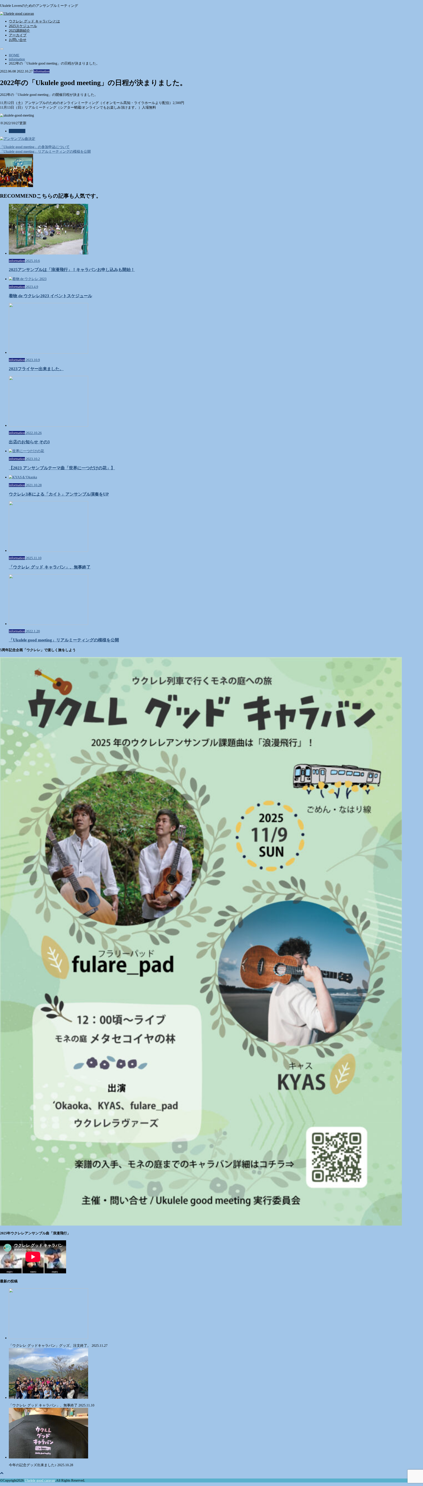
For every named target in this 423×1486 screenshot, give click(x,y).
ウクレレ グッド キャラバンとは (34, 21)
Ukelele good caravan (40, 1480)
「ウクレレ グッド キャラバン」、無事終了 (51, 1405)
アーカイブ (17, 35)
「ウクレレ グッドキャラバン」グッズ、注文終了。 (58, 1345)
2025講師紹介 (19, 30)
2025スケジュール (23, 26)
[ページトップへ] (2, 1473)
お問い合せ (17, 40)
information (17, 131)
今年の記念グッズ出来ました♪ (41, 1465)
